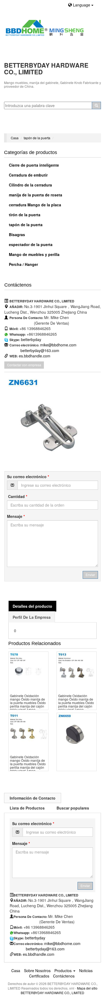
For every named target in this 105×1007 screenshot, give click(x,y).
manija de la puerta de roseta (35, 194)
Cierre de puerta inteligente (33, 165)
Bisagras (16, 234)
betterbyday (31, 339)
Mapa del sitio (87, 988)
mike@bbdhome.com (58, 344)
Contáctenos (64, 976)
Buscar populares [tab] (73, 808)
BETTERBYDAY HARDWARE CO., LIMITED (52, 992)
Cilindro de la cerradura (30, 185)
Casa (15, 138)
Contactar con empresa (24, 364)
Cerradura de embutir (28, 175)
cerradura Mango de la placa (34, 204)
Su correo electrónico (28, 476)
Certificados (39, 976)
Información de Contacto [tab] (32, 798)
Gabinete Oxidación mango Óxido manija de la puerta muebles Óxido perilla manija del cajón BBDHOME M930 (28, 702)
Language (81, 5)
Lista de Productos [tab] (27, 808)
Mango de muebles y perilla (34, 254)
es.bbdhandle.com (34, 355)
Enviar (90, 574)
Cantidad (17, 496)
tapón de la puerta (37, 138)
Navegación (17, 126)
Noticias (86, 970)
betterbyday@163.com (39, 350)
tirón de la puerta (24, 214)
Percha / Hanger (23, 264)
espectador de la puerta (30, 244)
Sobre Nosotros (37, 970)
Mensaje (16, 516)
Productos (63, 970)
